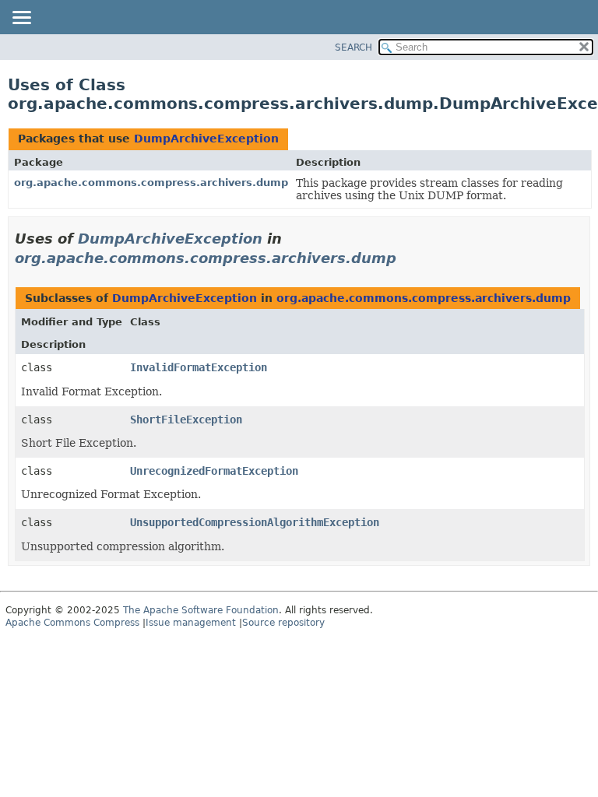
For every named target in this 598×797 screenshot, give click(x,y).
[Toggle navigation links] (21, 19)
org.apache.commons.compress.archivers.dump (151, 182)
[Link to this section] (407, 258)
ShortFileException (186, 419)
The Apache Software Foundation (201, 610)
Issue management (191, 622)
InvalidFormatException (198, 367)
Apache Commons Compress (72, 622)
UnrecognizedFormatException (214, 471)
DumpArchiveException (206, 138)
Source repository (283, 622)
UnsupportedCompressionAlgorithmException (254, 522)
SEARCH (353, 47)
